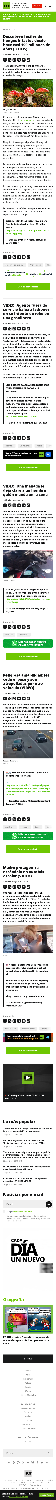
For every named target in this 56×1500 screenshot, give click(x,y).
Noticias (28, 1370)
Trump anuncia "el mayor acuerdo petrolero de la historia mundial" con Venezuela (27, 1130)
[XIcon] (23, 1462)
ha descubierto (27, 120)
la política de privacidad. (22, 1211)
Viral (28, 1374)
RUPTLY (22, 1485)
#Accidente (28, 788)
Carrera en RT (28, 1424)
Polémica (45, 1028)
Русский (32, 1482)
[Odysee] (19, 1462)
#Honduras (22, 791)
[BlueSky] (33, 1462)
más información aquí (18, 1496)
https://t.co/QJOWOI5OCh (20, 230)
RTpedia (28, 1391)
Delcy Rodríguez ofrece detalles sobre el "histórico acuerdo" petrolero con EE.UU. (24, 1142)
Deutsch (39, 1480)
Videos (28, 1382)
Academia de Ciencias (14, 264)
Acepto (19, 1211)
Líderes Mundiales (28, 1395)
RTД (49, 1482)
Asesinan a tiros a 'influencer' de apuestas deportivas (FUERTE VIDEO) (25, 1180)
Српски (22, 1482)
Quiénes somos (28, 1408)
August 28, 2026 (38, 422)
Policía (39, 445)
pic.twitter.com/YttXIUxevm (21, 416)
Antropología (35, 264)
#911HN (39, 788)
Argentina (9, 445)
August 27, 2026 (14, 804)
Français (12, 1482)
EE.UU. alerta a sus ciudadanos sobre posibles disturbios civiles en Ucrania (26, 1168)
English (50, 1480)
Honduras (25, 827)
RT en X (28, 1358)
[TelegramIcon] (28, 1462)
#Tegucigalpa (40, 785)
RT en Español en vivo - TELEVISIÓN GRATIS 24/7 (24, 1097)
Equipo (28, 1416)
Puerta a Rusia (35, 1485)
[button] (28, 1077)
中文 (41, 1482)
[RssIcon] (42, 1462)
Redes (37, 827)
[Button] (45, 6)
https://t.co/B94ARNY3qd (19, 599)
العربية (29, 1480)
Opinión (28, 1387)
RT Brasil (19, 1480)
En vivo (37, 5)
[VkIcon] (9, 1462)
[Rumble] (14, 1462)
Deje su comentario (28, 286)
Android (28, 1441)
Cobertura (28, 1420)
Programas (28, 1378)
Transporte (24, 634)
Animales (9, 634)
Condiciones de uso (28, 1428)
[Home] (6, 5)
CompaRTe (8, 1480)
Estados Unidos (28, 1028)
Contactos (28, 1412)
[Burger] (50, 6)
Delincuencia (25, 445)
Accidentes (9, 827)
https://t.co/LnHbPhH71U (19, 785)
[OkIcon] (37, 1462)
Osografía (13, 1299)
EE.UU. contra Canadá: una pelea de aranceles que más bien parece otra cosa (26, 1340)
